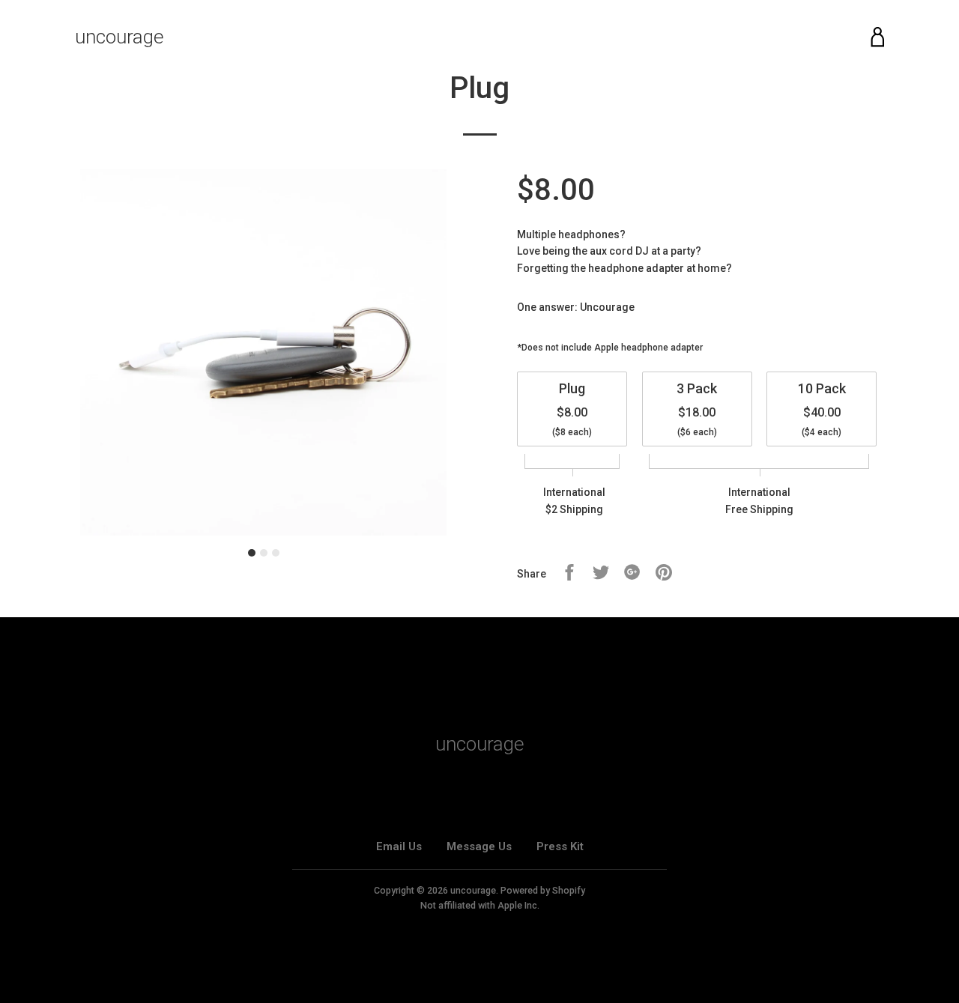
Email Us (399, 846)
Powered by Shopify (542, 890)
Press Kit (560, 846)
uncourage (119, 36)
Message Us (479, 846)
